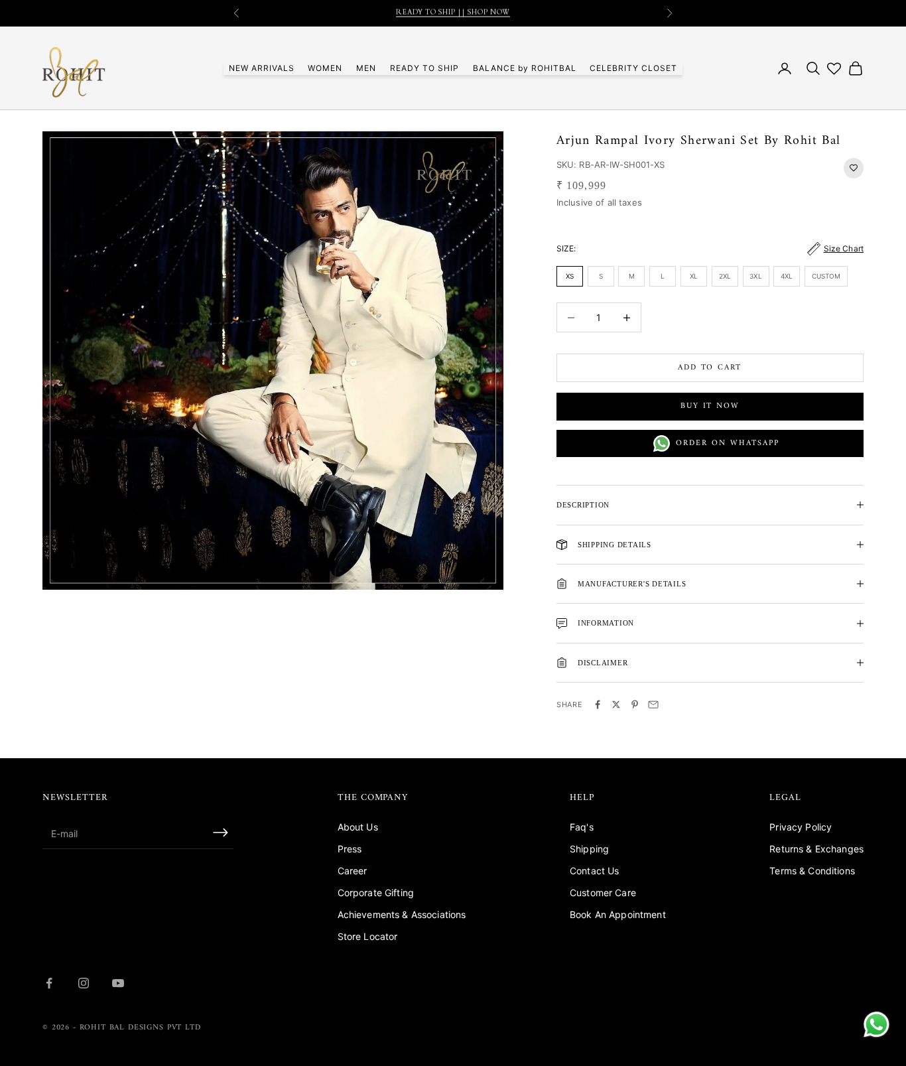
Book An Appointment (618, 914)
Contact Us (594, 870)
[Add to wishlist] (854, 168)
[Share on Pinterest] (634, 704)
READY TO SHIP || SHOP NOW (452, 13)
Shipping (589, 848)
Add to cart (710, 368)
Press (350, 848)
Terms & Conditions (812, 870)
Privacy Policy (800, 827)
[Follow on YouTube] (118, 983)
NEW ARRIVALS (261, 68)
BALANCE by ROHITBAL (524, 68)
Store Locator (368, 936)
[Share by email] (653, 704)
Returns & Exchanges (816, 848)
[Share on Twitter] (616, 704)
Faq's (582, 827)
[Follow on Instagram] (83, 983)
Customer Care (603, 892)
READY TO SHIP (424, 68)
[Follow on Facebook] (49, 983)
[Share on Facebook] (597, 704)
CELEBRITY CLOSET (633, 68)
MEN (366, 68)
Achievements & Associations (402, 914)
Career (352, 870)
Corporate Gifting (376, 892)
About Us (358, 827)
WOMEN (325, 68)
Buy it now (709, 406)
